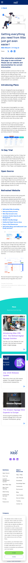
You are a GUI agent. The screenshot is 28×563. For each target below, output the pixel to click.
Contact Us (19, 503)
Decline (14, 556)
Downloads (19, 480)
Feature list (6, 501)
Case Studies (19, 495)
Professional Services (6, 495)
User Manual (19, 477)
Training (18, 501)
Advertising (6, 491)
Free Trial (5, 476)
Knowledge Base (20, 483)
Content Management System (6, 480)
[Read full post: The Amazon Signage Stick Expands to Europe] (14, 400)
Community (19, 486)
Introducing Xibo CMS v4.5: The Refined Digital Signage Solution (13, 335)
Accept (14, 552)
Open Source (6, 473)
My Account (19, 489)
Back (5, 8)
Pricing (4, 499)
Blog (17, 492)
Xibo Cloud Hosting (5, 488)
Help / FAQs (19, 474)
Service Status (20, 498)
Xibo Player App (7, 484)
